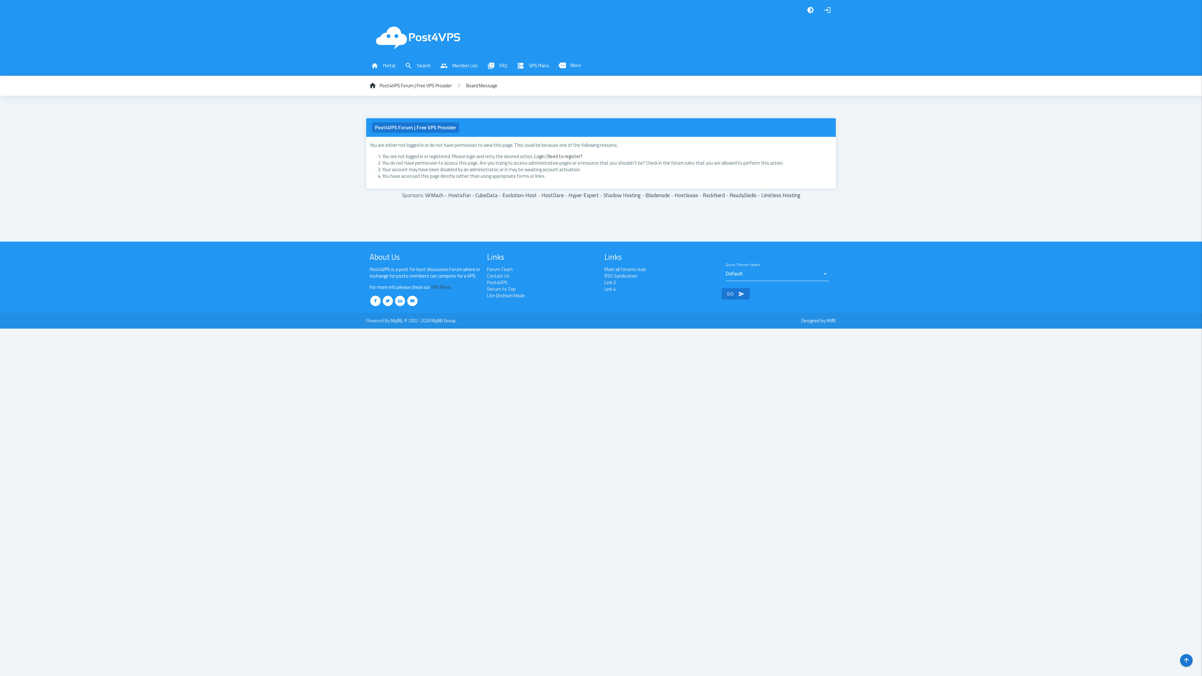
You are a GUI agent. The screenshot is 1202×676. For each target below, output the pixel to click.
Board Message (481, 85)
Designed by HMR (818, 320)
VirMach (434, 195)
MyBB (396, 320)
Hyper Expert (583, 195)
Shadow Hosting (622, 195)
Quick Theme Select (743, 265)
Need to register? (565, 156)
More (569, 65)
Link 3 (610, 282)
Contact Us (498, 275)
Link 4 (610, 289)
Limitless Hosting (780, 195)
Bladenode (657, 195)
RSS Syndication (620, 275)
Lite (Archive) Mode (506, 295)
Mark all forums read (625, 269)
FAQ (497, 65)
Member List (459, 65)
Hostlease (686, 195)
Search (418, 65)
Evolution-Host (519, 195)
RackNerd (714, 195)
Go (736, 294)
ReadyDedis (743, 195)
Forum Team (500, 269)
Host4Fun (459, 195)
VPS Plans (533, 65)
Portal (383, 65)
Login (539, 156)
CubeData (486, 195)
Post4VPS (497, 282)
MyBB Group (443, 320)
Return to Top (501, 289)
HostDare (553, 195)
